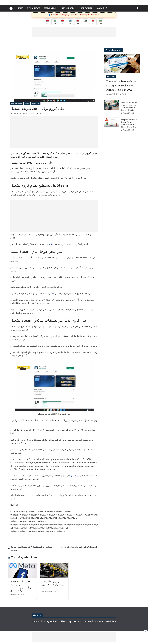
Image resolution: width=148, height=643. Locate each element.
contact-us (99, 621)
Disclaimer (111, 621)
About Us (36, 621)
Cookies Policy (64, 621)
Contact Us (86, 8)
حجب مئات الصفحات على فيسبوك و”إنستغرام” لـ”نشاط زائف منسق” (20, 586)
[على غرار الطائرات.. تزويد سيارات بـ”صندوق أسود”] (54, 564)
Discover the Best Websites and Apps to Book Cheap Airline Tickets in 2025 (121, 85)
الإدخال (73, 475)
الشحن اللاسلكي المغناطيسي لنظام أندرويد (78, 547)
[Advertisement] (74, 32)
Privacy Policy (49, 621)
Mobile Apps (68, 8)
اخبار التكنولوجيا (36, 103)
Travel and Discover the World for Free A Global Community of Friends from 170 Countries (129, 106)
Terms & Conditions (82, 621)
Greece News (50, 8)
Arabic (27, 103)
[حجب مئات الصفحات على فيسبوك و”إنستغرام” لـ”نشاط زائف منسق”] (22, 564)
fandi (124, 94)
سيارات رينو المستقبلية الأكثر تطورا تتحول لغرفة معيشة (32, 548)
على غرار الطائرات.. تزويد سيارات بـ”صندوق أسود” (53, 584)
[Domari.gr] (11, 8)
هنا (53, 293)
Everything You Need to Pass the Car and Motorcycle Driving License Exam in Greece (129, 123)
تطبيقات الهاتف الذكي (16, 103)
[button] (57, 8)
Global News (33, 8)
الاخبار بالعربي (101, 8)
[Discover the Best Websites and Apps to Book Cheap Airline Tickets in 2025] (122, 63)
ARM (51, 244)
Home (20, 8)
